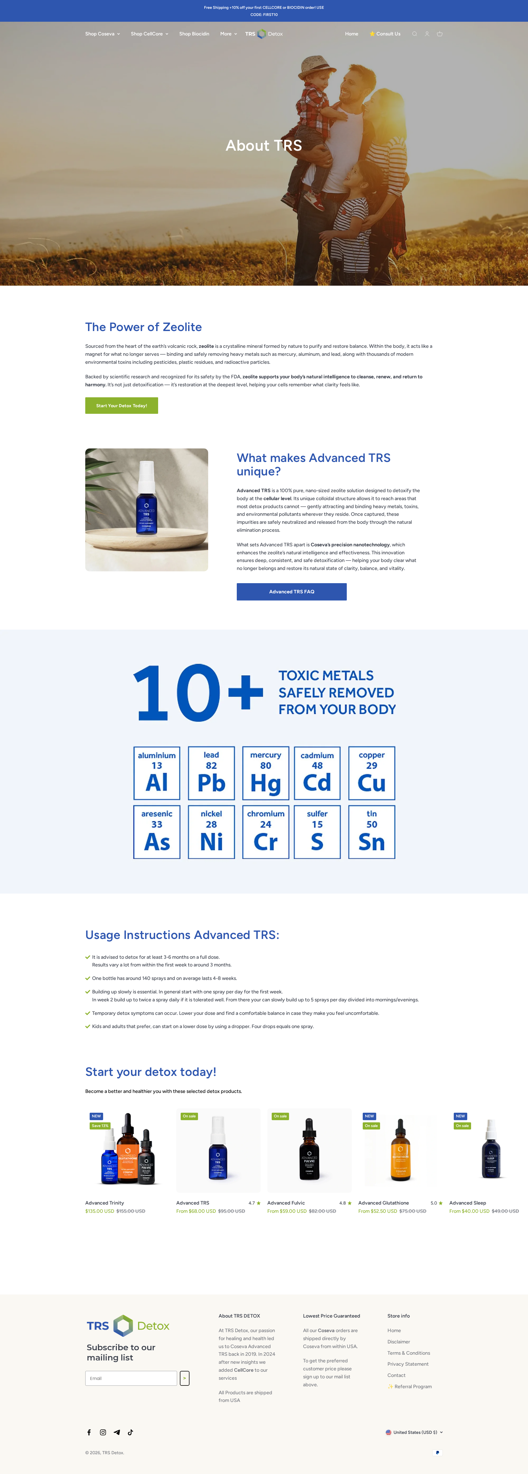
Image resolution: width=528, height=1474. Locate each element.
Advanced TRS (192, 1203)
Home (351, 34)
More (226, 34)
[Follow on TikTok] (130, 1432)
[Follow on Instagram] (103, 1432)
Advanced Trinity (104, 1203)
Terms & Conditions (408, 1353)
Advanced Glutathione (383, 1203)
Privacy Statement (408, 1364)
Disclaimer (398, 1342)
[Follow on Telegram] (116, 1432)
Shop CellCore (147, 34)
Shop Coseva (99, 34)
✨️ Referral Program (409, 1387)
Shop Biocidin (194, 34)
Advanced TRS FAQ (291, 592)
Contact (396, 1375)
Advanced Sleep (467, 1203)
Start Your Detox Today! (121, 405)
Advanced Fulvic (286, 1203)
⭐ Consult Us (384, 34)
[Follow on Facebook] (89, 1432)
